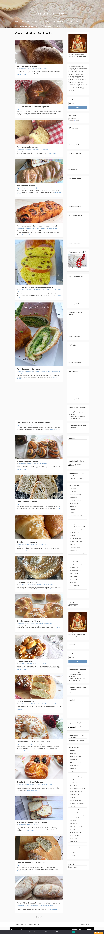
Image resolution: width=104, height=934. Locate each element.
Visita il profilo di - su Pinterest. (76, 478)
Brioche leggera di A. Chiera (28, 621)
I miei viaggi (72, 524)
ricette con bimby (42, 68)
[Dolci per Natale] (77, 167)
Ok (73, 931)
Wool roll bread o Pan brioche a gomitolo (33, 107)
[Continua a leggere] (22, 74)
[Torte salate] (77, 385)
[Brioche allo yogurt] (39, 647)
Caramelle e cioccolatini (75, 500)
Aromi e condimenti (74, 494)
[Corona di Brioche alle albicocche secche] (39, 727)
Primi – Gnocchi (73, 556)
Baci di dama (71, 414)
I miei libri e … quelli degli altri (47, 26)
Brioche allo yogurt (25, 661)
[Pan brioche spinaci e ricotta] (39, 334)
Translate (77, 120)
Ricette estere (73, 576)
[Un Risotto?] (77, 354)
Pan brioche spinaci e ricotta (28, 369)
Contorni (72, 506)
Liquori (71, 535)
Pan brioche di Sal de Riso (27, 147)
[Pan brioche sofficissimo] (39, 52)
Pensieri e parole (74, 547)
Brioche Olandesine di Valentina (30, 782)
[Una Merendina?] (77, 205)
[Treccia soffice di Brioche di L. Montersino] (39, 808)
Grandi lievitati (48, 744)
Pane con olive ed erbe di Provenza (31, 863)
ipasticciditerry (21, 68)
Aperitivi (72, 491)
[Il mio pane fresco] (77, 230)
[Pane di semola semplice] (39, 487)
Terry (69, 430)
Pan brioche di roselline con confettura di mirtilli (37, 226)
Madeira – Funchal (74, 538)
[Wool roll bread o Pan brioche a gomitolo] (39, 92)
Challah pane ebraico (25, 702)
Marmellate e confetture (76, 541)
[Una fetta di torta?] (77, 290)
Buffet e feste (38, 188)
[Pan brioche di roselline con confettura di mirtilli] (39, 211)
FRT (88, 924)
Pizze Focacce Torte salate (51, 289)
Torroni (71, 588)
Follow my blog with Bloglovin (75, 464)
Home (17, 21)
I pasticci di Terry (52, 13)
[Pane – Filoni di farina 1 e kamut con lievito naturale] (39, 888)
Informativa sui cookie (31, 21)
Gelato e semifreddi (74, 515)
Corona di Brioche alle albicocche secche (33, 742)
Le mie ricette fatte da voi (61, 21)
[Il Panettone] (77, 137)
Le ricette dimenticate (75, 529)
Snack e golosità (74, 585)
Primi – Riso (72, 561)
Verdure (72, 594)
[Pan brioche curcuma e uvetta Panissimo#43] (39, 262)
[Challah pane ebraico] (39, 687)
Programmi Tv (73, 567)
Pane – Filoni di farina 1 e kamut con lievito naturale (38, 903)
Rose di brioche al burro (27, 582)
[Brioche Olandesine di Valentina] (39, 767)
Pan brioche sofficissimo (27, 66)
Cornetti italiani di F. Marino (75, 418)
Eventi (71, 512)
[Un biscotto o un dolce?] (77, 260)
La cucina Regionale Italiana (76, 526)
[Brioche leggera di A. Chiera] (39, 606)
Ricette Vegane (73, 579)
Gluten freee (73, 518)
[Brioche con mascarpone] (39, 527)
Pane (39, 109)
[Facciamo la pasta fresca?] (77, 326)
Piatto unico (72, 550)
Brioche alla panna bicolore (28, 461)
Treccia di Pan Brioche (26, 186)
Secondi (72, 582)
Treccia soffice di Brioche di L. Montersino (34, 822)
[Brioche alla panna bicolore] (39, 447)
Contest (77, 21)
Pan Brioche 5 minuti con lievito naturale (34, 423)
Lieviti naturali (41, 425)
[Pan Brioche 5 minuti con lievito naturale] (39, 402)
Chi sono (45, 21)
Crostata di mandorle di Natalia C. (76, 412)
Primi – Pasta (73, 559)
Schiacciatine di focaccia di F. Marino (77, 416)
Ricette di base (73, 573)
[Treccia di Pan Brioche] (39, 171)
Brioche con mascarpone (27, 542)
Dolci (36, 68)
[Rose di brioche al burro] (39, 568)
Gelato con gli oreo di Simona (75, 411)
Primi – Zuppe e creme (75, 564)
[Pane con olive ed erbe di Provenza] (39, 848)
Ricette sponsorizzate (24, 26)
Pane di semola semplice (27, 502)
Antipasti (37, 371)
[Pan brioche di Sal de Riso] (39, 132)
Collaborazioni (73, 503)
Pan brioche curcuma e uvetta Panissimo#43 (35, 287)
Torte (56, 228)
